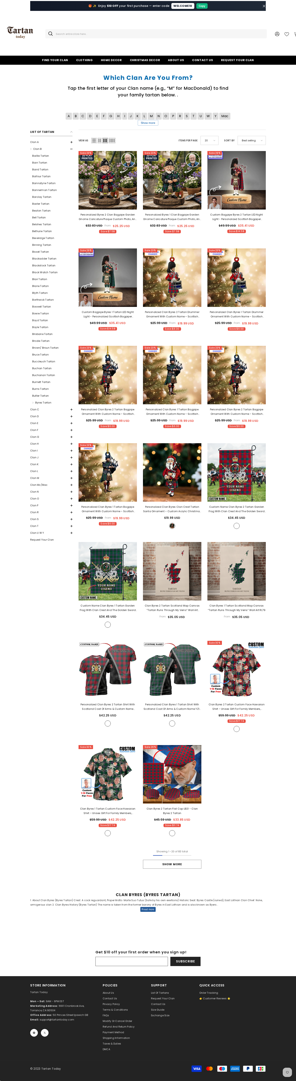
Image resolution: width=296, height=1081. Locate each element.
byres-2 (237, 526)
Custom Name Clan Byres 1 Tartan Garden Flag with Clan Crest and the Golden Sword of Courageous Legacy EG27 (108, 608)
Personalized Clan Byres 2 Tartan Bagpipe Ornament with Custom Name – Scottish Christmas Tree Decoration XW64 (236, 412)
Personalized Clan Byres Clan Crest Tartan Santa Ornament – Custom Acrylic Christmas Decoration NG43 (172, 509)
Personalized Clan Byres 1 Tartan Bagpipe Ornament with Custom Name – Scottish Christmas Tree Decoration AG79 (172, 412)
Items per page (188, 140)
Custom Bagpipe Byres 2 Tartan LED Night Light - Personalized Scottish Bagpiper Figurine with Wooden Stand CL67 (236, 217)
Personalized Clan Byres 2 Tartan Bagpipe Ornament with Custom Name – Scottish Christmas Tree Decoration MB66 (108, 412)
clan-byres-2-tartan (172, 833)
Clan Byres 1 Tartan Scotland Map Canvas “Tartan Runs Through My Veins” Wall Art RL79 (237, 608)
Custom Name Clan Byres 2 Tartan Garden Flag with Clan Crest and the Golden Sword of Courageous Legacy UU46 (237, 509)
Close (264, 6)
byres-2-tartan (237, 729)
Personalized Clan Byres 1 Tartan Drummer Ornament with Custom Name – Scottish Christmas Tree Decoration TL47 (237, 314)
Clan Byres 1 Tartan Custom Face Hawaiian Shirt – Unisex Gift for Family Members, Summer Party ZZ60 (108, 811)
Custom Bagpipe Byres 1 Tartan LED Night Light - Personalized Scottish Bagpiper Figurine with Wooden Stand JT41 (108, 314)
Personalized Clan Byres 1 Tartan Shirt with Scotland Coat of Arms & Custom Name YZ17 (172, 707)
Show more (148, 122)
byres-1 (108, 625)
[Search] (156, 33)
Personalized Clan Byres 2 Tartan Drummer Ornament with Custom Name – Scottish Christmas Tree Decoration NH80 (172, 314)
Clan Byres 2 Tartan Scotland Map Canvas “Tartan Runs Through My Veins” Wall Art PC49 (172, 608)
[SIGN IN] (277, 33)
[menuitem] (51, 142)
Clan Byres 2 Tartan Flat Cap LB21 (172, 811)
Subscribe (185, 961)
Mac (224, 116)
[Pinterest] (34, 1033)
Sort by (229, 140)
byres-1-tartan (108, 833)
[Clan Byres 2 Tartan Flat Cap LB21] (172, 774)
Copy (202, 5)
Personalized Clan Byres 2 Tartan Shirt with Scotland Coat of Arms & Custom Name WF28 (108, 707)
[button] (51, 142)
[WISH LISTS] (287, 34)
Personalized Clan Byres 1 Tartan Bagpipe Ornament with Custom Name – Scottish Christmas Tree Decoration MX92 (107, 509)
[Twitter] (45, 1033)
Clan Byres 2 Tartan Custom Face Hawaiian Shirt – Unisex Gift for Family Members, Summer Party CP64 (237, 707)
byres (172, 526)
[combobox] (160, 33)
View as (83, 140)
